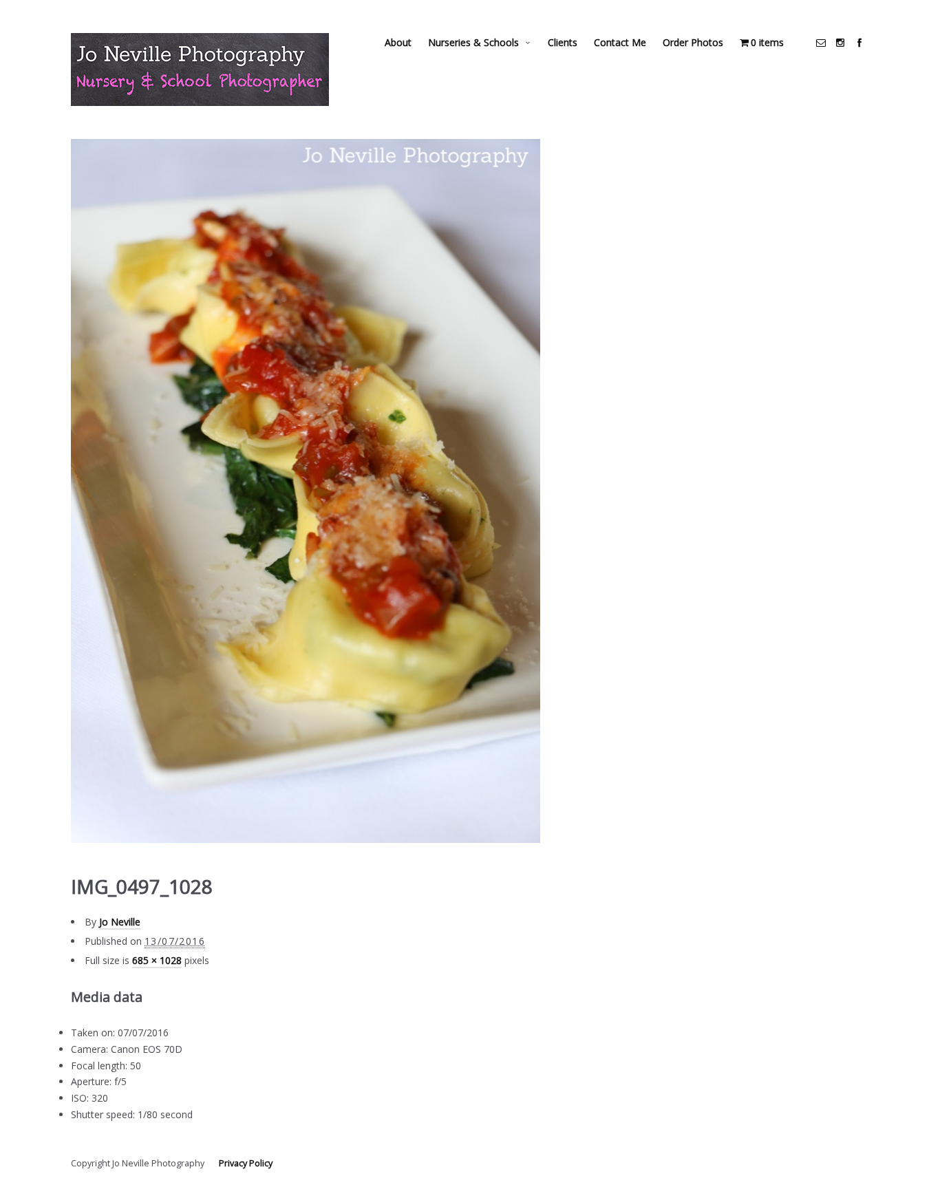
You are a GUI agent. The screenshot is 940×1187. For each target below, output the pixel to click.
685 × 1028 (157, 960)
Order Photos (693, 42)
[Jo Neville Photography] (200, 69)
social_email (821, 42)
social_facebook (859, 42)
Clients (562, 42)
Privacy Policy (246, 1163)
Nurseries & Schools (473, 42)
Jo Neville (119, 921)
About (398, 42)
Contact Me (620, 42)
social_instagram (840, 42)
